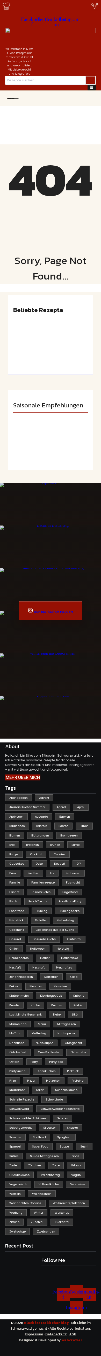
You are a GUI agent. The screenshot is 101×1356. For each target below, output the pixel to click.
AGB (72, 1334)
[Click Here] (92, 87)
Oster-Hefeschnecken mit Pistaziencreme (68, 353)
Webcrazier (71, 1340)
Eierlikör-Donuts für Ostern (31, 452)
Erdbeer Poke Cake (28, 357)
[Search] (90, 80)
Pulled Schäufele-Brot (68, 452)
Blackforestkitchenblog (47, 1323)
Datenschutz (56, 1334)
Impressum (34, 1334)
